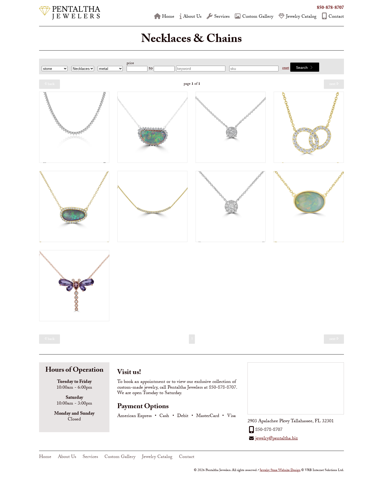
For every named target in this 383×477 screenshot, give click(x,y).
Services (222, 17)
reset (285, 68)
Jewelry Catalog (301, 17)
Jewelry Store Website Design (280, 470)
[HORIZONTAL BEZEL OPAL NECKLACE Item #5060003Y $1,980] (309, 206)
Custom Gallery (257, 17)
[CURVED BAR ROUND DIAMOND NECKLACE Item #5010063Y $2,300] (152, 206)
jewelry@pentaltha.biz (276, 439)
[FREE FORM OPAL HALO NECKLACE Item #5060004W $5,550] (152, 127)
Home (168, 17)
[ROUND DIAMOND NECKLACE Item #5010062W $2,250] (230, 206)
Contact (336, 17)
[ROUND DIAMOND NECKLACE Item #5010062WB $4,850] (230, 127)
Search (302, 67)
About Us (192, 17)
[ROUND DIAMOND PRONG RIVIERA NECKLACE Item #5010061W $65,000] (74, 127)
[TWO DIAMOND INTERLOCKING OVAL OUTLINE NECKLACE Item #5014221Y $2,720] (309, 127)
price (130, 63)
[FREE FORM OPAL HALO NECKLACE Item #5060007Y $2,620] (74, 206)
